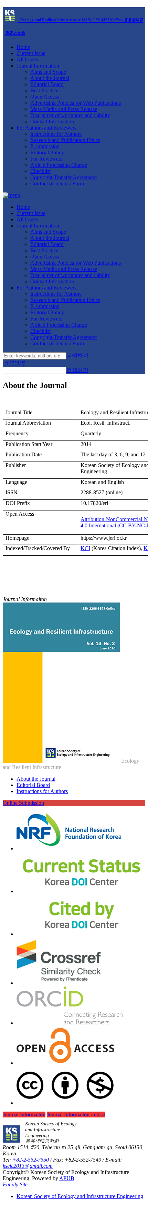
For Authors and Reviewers (46, 128)
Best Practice (44, 90)
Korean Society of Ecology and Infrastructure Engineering (80, 1196)
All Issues (27, 59)
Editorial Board (47, 84)
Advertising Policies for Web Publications (75, 103)
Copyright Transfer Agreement (63, 177)
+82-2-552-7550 (30, 1160)
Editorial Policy (47, 152)
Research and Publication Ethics (65, 140)
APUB (66, 1178)
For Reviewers (46, 159)
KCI (85, 548)
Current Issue (31, 53)
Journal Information (38, 66)
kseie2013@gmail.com (28, 1166)
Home (23, 47)
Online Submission (23, 803)
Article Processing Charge (58, 165)
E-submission (45, 146)
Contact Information (52, 121)
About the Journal (49, 78)
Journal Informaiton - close (76, 1114)
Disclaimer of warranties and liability (70, 115)
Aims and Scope (48, 72)
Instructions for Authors (56, 134)
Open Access (44, 97)
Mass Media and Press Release (63, 109)
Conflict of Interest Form (57, 183)
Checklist (40, 171)
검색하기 (77, 355)
